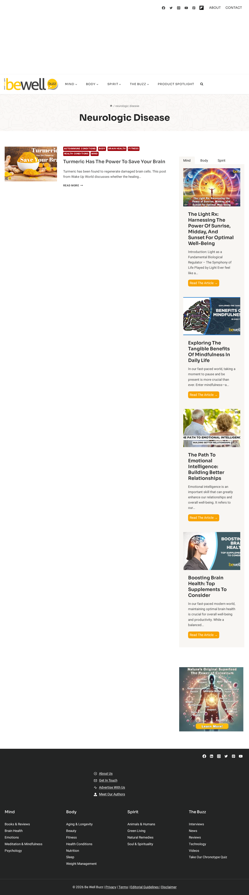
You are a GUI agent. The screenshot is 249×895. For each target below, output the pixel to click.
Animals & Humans (141, 824)
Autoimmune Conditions (80, 148)
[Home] (111, 106)
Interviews (196, 824)
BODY (102, 148)
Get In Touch (108, 780)
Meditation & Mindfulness (23, 844)
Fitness (134, 148)
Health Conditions (76, 153)
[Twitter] (171, 7)
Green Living (136, 830)
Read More (73, 186)
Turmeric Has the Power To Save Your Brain (114, 162)
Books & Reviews (17, 824)
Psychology (13, 850)
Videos (194, 850)
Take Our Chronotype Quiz (208, 857)
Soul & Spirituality (140, 844)
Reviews (195, 837)
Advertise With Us (112, 787)
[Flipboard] (201, 7)
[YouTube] (186, 7)
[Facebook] (163, 7)
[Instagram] (178, 7)
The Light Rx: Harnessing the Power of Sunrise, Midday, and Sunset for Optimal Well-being (211, 228)
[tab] (187, 161)
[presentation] (31, 164)
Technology (197, 844)
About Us (106, 773)
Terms (123, 887)
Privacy (110, 887)
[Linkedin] (211, 756)
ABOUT (215, 8)
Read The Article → (204, 283)
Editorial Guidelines (145, 887)
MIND (94, 153)
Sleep (70, 857)
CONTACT (233, 8)
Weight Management (81, 863)
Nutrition (72, 850)
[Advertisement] (124, 45)
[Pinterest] (194, 7)
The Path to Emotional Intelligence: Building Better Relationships (206, 466)
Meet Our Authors (112, 794)
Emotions (12, 837)
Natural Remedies (140, 837)
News (193, 830)
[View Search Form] (202, 84)
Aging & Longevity (79, 824)
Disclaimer (169, 887)
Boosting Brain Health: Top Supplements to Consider (207, 586)
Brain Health (117, 148)
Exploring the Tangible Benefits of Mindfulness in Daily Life (209, 351)
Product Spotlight (176, 84)
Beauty (71, 830)
